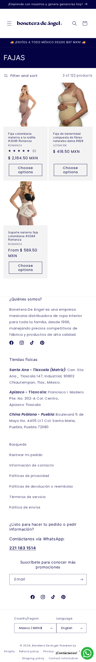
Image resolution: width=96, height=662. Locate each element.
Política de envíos (25, 507)
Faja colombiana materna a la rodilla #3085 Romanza (22, 137)
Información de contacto (31, 465)
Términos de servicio (27, 497)
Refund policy (29, 651)
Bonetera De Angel (45, 645)
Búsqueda (18, 444)
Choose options (25, 169)
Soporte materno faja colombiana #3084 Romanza (23, 236)
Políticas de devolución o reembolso (41, 486)
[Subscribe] (81, 579)
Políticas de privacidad (29, 475)
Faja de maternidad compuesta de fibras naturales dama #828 (68, 137)
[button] (9, 23)
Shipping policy (33, 658)
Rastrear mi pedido (26, 455)
